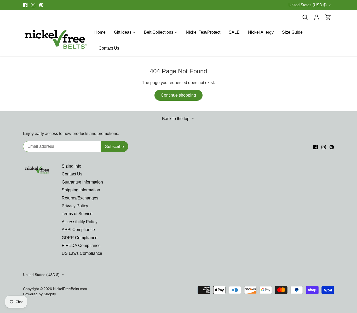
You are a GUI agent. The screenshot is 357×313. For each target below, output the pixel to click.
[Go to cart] (328, 17)
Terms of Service (77, 213)
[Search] (305, 17)
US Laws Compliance (82, 253)
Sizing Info (71, 166)
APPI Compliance (78, 229)
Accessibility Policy (79, 222)
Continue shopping (178, 95)
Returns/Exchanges (80, 198)
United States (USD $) (308, 5)
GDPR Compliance (79, 237)
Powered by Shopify (39, 294)
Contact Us (72, 174)
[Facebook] (25, 5)
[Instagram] (33, 5)
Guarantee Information (82, 182)
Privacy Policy (75, 206)
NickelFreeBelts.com (70, 289)
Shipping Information (81, 190)
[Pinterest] (41, 5)
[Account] (317, 17)
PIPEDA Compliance (81, 245)
